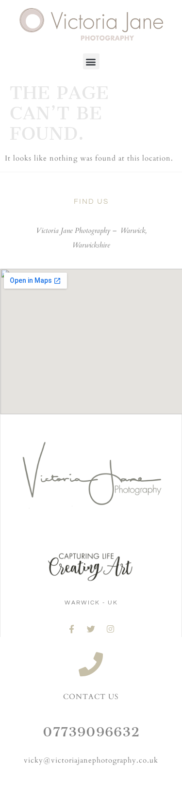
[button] (91, 61)
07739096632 (91, 732)
